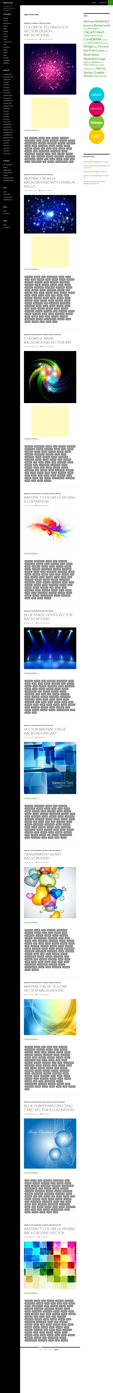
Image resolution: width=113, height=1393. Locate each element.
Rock (50, 702)
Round (71, 311)
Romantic (63, 311)
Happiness (36, 948)
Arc (43, 1047)
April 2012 (6, 119)
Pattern (49, 156)
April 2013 (6, 90)
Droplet (42, 1057)
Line (54, 153)
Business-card (37, 1306)
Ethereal (29, 292)
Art (48, 138)
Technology (36, 161)
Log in (5, 192)
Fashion (64, 943)
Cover (39, 457)
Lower (33, 1068)
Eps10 (49, 148)
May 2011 (6, 148)
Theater (44, 710)
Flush (57, 577)
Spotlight (35, 707)
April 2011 (6, 151)
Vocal (28, 712)
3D (26, 138)
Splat (65, 1332)
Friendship (35, 946)
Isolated (29, 467)
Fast (56, 292)
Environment (30, 1060)
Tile (44, 1337)
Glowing (29, 300)
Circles (44, 566)
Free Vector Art (45, 23)
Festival (63, 292)
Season (28, 313)
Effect (67, 146)
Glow (69, 148)
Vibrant (61, 319)
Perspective (59, 156)
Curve (28, 146)
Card (46, 282)
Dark (34, 146)
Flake (28, 295)
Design (52, 146)
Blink (68, 277)
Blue (39, 140)
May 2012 (6, 116)
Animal (5, 21)
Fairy (41, 292)
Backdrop (64, 138)
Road (44, 702)
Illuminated (54, 303)
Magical (57, 1324)
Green (51, 300)
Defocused (60, 287)
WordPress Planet (8, 180)
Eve (36, 292)
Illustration (44, 151)
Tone (69, 475)
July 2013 (6, 82)
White (40, 480)
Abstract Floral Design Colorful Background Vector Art (94, 182)
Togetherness (30, 964)
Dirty (71, 1311)
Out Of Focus (64, 1204)
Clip (41, 1188)
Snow (62, 1207)
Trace (69, 593)
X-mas (43, 1212)
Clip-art (63, 140)
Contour (65, 1188)
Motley (64, 954)
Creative (62, 143)
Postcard (48, 311)
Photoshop (70, 156)
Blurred (40, 279)
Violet (57, 595)
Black (28, 683)
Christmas (29, 284)
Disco (27, 290)
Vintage (60, 1084)
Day (34, 940)
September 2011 (8, 137)
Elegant (70, 940)
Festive (71, 292)
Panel (28, 1207)
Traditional (30, 319)
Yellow (47, 480)
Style (27, 161)
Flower (49, 577)
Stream (53, 1078)
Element (28, 148)
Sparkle (69, 313)
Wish (42, 321)
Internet (40, 153)
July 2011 (6, 143)
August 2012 (7, 108)
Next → (57, 1349)
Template (61, 475)
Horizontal (38, 303)
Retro (33, 473)
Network (41, 156)
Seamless (5, 58)
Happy (67, 300)
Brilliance (29, 282)
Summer (28, 1081)
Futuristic (62, 462)
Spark (48, 962)
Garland (29, 298)
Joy (62, 1201)
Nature (5, 50)
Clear (44, 1052)
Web (71, 161)
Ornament (29, 1070)
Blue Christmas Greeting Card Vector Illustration (49, 1107)
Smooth (28, 1332)
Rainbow (70, 470)
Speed (27, 316)
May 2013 (6, 87)
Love (48, 954)
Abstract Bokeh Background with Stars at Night (50, 182)
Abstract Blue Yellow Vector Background (45, 988)
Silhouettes (6, 60)
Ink (57, 1322)
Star (72, 159)
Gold (36, 300)
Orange (49, 308)
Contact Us (102, 2)
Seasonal (37, 313)
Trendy (28, 478)
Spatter (49, 1332)
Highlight (46, 1062)
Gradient (29, 1062)
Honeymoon (69, 948)
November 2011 (8, 132)
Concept (42, 143)
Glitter (60, 298)
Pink (70, 585)
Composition (39, 454)
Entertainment (31, 691)
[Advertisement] (50, 112)
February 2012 (7, 124)
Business (36, 811)
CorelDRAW (52, 143)
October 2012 (7, 103)
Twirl (36, 478)
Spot (66, 159)
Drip (51, 574)
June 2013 (6, 85)
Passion (49, 956)
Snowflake (60, 313)
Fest (27, 577)
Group (28, 948)
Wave (27, 480)
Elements (29, 1316)
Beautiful (48, 449)
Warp (44, 837)
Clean (44, 451)
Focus (41, 295)
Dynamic (51, 1057)
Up (44, 161)
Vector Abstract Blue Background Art (45, 731)
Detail (46, 459)
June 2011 (6, 145)
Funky (60, 295)
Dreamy (35, 290)
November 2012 (8, 100)
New (27, 308)
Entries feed (6, 194)
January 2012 (7, 127)
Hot (54, 1062)
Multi (67, 306)
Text (27, 835)
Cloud (28, 569)
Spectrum (62, 473)
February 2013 (7, 95)
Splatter (29, 1078)
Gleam (46, 298)
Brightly (70, 279)
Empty (58, 689)
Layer (54, 1065)
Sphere (35, 316)
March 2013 (6, 93)
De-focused (67, 1191)
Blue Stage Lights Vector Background (48, 616)
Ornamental (53, 1204)
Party (57, 308)
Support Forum (7, 172)
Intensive (64, 1322)
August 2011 (7, 140)
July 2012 (6, 111)
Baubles (36, 1183)
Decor (28, 1311)
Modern (61, 153)
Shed (64, 587)
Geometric (29, 1319)
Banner (40, 449)
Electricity (51, 290)
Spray (34, 475)
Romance (43, 959)
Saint (61, 959)
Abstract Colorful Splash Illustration (49, 499)
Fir (53, 1196)
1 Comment (41, 737)
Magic (53, 306)
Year (55, 321)
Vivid (68, 319)
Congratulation (40, 938)
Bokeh (55, 279)
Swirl (53, 475)
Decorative (43, 146)
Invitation (69, 951)
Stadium (44, 707)
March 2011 (6, 153)
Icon (68, 1319)
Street (28, 710)
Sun (35, 1081)
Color (68, 284)
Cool (57, 454)
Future (62, 148)
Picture (39, 311)
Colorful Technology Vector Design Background (46, 31)
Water (45, 1086)
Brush (28, 566)
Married (56, 954)
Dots (27, 1314)
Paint (51, 470)
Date (67, 938)
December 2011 (8, 130)
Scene (64, 702)
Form (63, 577)
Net (33, 156)
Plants (5, 55)
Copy (64, 454)
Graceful (45, 946)
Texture (55, 316)
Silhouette (29, 590)
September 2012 (8, 106)
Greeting (59, 300)
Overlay (46, 1070)
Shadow (28, 1076)
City (63, 683)
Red (46, 159)
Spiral (71, 473)
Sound (64, 704)
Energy (36, 148)
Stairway (60, 707)
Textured (64, 316)
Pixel (66, 1327)
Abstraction (39, 446)
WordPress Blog (8, 178)
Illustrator (56, 151)
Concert (43, 686)
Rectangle (38, 1329)
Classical (29, 1052)
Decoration (50, 287)
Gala (66, 295)
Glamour (38, 298)
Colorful (34, 23)
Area (49, 1047)
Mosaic (36, 1327)
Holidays (68, 1199)
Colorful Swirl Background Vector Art (48, 340)
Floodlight (30, 694)
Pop (38, 702)
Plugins (5, 167)
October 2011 (7, 135)
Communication (31, 143)
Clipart (71, 140)
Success (35, 710)
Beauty (37, 932)
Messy (71, 1324)
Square (44, 832)
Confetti (29, 938)
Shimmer (28, 704)
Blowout (55, 564)
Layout (61, 1065)
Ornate (38, 1070)
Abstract (27, 23)
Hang (44, 1199)
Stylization (43, 593)
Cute (61, 938)
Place (28, 1073)
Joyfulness (56, 582)
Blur (33, 279)
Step (67, 707)
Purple (40, 159)
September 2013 (8, 77)
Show (49, 704)
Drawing (67, 459)
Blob (47, 1303)
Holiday (28, 303)
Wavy (59, 1086)
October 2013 (7, 74)
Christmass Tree (31, 1188)
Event (48, 943)
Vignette (52, 1084)
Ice (46, 303)
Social (59, 159)
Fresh (64, 1060)
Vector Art (8, 2)
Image (65, 151)
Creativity (71, 143)
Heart (52, 948)
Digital (59, 146)
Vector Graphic (61, 161)
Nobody (41, 308)
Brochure (54, 140)
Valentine (53, 964)
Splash (54, 590)
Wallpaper (70, 478)
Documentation (7, 165)
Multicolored (30, 956)
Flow (48, 462)
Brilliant (39, 282)
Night (34, 308)
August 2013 (7, 79)
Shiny (52, 159)
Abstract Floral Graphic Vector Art (95, 172)
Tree (39, 1209)
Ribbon (40, 1207)
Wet (27, 1089)
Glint (53, 298)
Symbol (71, 1335)
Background (30, 140)
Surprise (59, 832)
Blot (47, 564)
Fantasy (49, 292)
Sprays (68, 590)
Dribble (44, 574)
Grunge (46, 579)
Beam (71, 681)
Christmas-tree (68, 1185)
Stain (27, 593)
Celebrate (54, 282)
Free (55, 148)
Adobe (42, 138)
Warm (28, 321)
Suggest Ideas (7, 170)
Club (35, 686)
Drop (58, 574)
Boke (48, 279)
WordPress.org (7, 199)
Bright (46, 140)
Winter (35, 321)
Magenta (29, 585)
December (29, 1193)
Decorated (38, 1193)
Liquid (49, 467)
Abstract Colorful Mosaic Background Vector (50, 1231)
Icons (5, 44)
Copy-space (29, 1191)
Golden (43, 300)
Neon (27, 156)
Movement (29, 470)
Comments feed (7, 197)
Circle (38, 284)
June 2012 (6, 114)
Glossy (28, 1199)
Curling (58, 1191)
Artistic (55, 138)
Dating (28, 940)
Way (34, 712)
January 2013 (7, 98)
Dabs (43, 571)
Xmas (48, 321)
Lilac (71, 582)
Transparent (42, 964)
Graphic (28, 151)
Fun (53, 295)
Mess (64, 1324)
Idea (35, 151)
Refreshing (57, 1073)
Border (60, 1183)
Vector (51, 161)
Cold (61, 284)
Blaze (61, 277)
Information (30, 153)
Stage (52, 707)
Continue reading (31, 130)
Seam (71, 702)
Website (72, 1086)
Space (54, 473)
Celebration (65, 282)
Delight (49, 819)
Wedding (66, 967)
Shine (44, 313)
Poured (28, 587)
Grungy (54, 579)
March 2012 (6, 122)
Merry (28, 1204)
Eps (43, 148)
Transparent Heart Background (42, 856)
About (94, 2)
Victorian (42, 1084)
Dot (60, 459)
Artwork (59, 1300)
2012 (27, 1180)
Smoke (57, 704)
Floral (5, 39)
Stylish (67, 1078)
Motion (69, 153)
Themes (5, 175)
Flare (34, 295)
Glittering (65, 694)
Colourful (39, 1308)
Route (57, 702)
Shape (58, 587)
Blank (57, 449)
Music (52, 699)
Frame (72, 943)
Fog (38, 694)
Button (5, 28)
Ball (67, 1180)
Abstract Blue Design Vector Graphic (96, 162)
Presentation (30, 159)
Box (65, 1303)
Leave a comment (47, 39)
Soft (53, 1076)
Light (48, 153)
